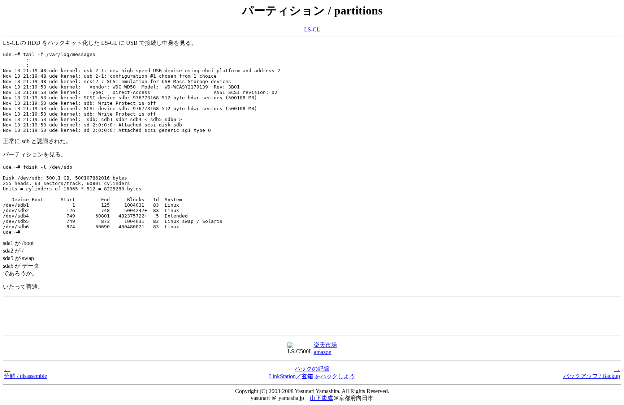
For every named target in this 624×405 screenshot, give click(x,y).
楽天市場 (325, 345)
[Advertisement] (312, 316)
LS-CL (312, 29)
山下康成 (321, 398)
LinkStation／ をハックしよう (312, 376)
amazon (323, 352)
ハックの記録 (312, 369)
